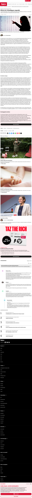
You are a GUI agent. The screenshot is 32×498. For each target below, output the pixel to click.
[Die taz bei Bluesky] (7, 342)
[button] (31, 1)
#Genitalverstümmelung (16, 128)
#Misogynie (5, 128)
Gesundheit (9, 6)
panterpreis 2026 (2, 407)
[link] (12, 4)
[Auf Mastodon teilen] (9, 133)
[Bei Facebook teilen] (13, 133)
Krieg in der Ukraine (3, 371)
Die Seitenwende (2, 387)
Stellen (1, 389)
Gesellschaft (5, 6)
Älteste (31, 260)
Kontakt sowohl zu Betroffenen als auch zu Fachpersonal (20, 92)
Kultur (1, 354)
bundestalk (1, 413)
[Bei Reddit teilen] (19, 133)
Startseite (1, 6)
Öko (1, 350)
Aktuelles (1, 383)
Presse (1, 391)
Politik (1, 348)
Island (1, 373)
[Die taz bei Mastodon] (5, 342)
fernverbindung (2, 415)
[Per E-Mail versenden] (7, 133)
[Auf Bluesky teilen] (11, 133)
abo (1, 397)
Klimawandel (2, 377)
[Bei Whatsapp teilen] (15, 133)
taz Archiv (1, 460)
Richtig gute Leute (2, 375)
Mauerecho (2, 419)
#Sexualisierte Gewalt (10, 128)
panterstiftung (2, 405)
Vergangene (2, 446)
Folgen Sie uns (2, 342)
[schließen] (31, 484)
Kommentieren (6, 130)
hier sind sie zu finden (26, 266)
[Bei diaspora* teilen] (17, 133)
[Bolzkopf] (3, 282)
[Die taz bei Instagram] (9, 342)
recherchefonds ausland (3, 403)
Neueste (28, 260)
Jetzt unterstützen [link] (16, 124)
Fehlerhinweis (10, 130)
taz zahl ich (2, 401)
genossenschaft (2, 399)
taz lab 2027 (2, 448)
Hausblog (1, 385)
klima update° (2, 417)
